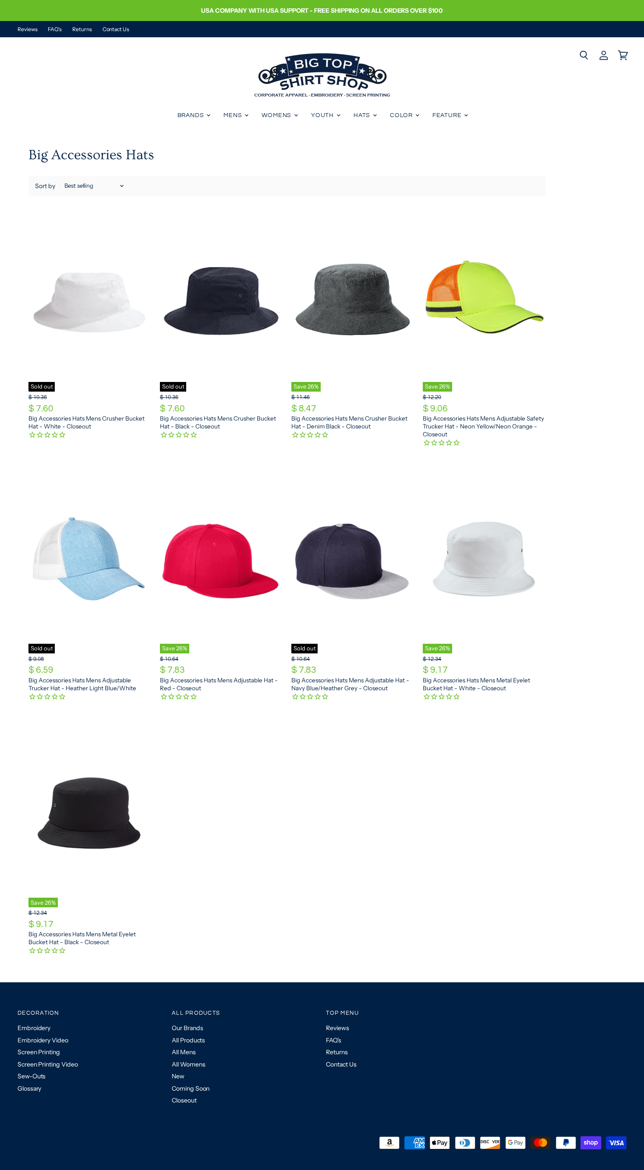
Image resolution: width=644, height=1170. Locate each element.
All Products (188, 1040)
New (178, 1076)
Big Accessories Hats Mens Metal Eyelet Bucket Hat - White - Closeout (476, 684)
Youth (323, 115)
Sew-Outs (32, 1076)
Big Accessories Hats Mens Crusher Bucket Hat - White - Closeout (86, 422)
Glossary (29, 1088)
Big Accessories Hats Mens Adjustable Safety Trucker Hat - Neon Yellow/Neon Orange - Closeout (483, 426)
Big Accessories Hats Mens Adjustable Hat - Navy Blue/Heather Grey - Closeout (350, 684)
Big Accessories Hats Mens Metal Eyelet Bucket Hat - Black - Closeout (82, 938)
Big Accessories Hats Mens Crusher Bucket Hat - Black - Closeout (218, 422)
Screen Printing (39, 1052)
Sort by (45, 185)
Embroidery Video (43, 1040)
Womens (277, 115)
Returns (82, 29)
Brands (191, 115)
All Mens (183, 1052)
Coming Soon (190, 1088)
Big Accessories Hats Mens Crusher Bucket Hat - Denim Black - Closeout (349, 422)
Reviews (27, 29)
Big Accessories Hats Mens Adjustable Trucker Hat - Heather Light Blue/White (82, 684)
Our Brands (187, 1028)
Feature (448, 115)
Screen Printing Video (48, 1064)
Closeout (184, 1100)
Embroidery (34, 1028)
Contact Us (116, 29)
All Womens (188, 1064)
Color (402, 115)
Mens (233, 115)
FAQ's (55, 29)
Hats (363, 115)
